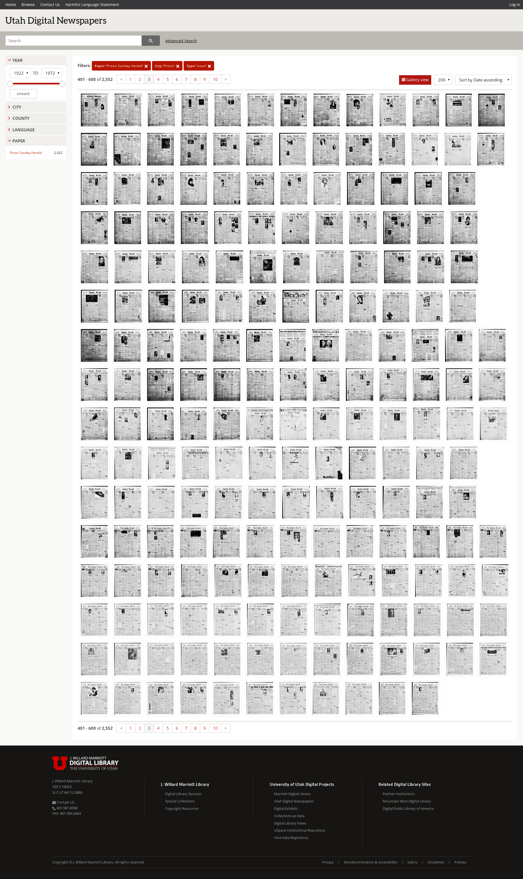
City (17, 107)
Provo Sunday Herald (26, 152)
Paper (19, 141)
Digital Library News (290, 823)
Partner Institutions (399, 793)
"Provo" (165, 66)
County (21, 118)
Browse (28, 4)
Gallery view (416, 79)
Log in (514, 4)
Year (18, 60)
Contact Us (50, 4)
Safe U (413, 862)
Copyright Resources (182, 808)
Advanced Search (181, 40)
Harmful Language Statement (92, 4)
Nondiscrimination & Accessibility (370, 862)
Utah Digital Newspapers (294, 801)
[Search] (151, 40)
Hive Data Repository (291, 837)
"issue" (197, 66)
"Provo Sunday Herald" (120, 66)
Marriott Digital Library (292, 793)
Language (24, 129)
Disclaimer (436, 862)
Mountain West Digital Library (407, 801)
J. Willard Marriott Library (72, 780)
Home (10, 4)
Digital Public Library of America (408, 808)
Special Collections (180, 801)
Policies (460, 862)
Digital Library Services (183, 793)
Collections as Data (289, 815)
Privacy (328, 862)
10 (215, 79)
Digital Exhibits (286, 808)
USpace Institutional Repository (299, 830)
